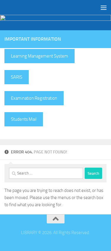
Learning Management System (39, 56)
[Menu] (103, 7)
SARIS (16, 77)
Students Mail (23, 119)
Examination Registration (34, 98)
